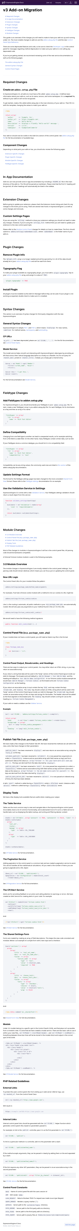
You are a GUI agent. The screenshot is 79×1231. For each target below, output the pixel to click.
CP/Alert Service (11, 928)
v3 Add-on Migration (22, 10)
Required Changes (13, 16)
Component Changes (15, 145)
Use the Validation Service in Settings (24, 488)
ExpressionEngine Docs (15, 2)
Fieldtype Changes (13, 30)
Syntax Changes (12, 28)
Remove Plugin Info (14, 254)
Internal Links (10, 1119)
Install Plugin (10, 289)
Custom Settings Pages (16, 216)
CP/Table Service (12, 853)
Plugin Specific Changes (13, 157)
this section (62, 465)
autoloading (43, 330)
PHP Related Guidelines (15, 546)
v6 (66, 3)
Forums (58, 3)
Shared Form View (12, 1018)
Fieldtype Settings (32, 481)
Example (7, 709)
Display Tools (11, 543)
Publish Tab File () (21, 540)
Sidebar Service (36, 703)
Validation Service (38, 493)
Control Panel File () (22, 537)
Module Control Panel (24, 229)
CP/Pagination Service (13, 883)
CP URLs (7, 336)
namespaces (30, 330)
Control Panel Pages (12, 69)
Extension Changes (13, 22)
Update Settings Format (16, 474)
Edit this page (70, 1225)
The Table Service (12, 803)
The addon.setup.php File (14, 62)
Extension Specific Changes (14, 154)
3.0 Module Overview (14, 535)
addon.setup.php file (50, 40)
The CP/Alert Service (13, 890)
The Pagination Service (14, 859)
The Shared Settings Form (16, 934)
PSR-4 (34, 328)
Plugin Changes (12, 25)
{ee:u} (49, 2)
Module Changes (13, 33)
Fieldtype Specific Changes (14, 164)
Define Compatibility (14, 432)
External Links (10, 1088)
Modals (6, 1024)
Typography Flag (12, 268)
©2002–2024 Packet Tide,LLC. (12, 1226)
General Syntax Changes (13, 66)
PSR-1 (26, 328)
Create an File (20, 89)
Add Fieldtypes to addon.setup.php (23, 400)
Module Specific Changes (14, 160)
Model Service (10, 349)
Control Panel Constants (15, 1187)
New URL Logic (10, 577)
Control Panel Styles (13, 343)
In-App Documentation (15, 19)
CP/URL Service (11, 1181)
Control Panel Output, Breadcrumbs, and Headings (28, 663)
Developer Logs (58, 47)
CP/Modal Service (12, 1074)
